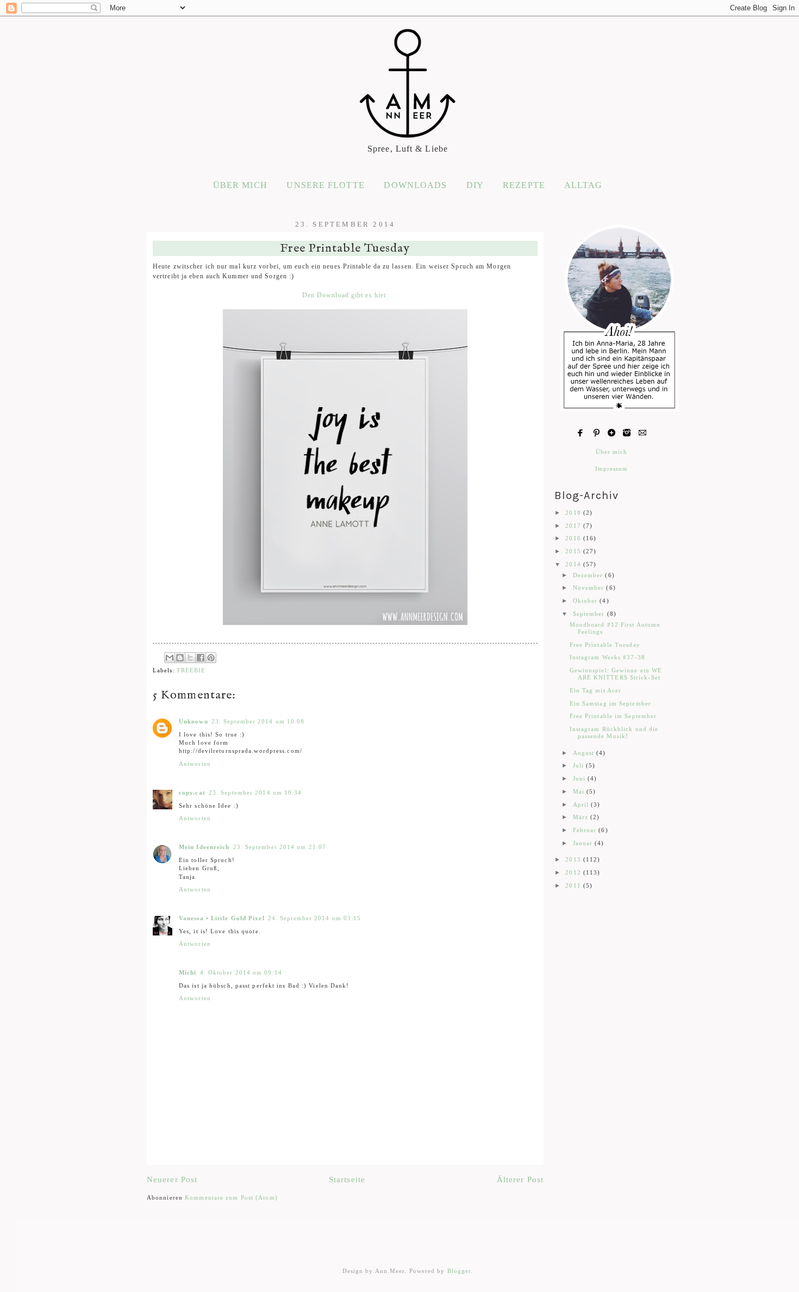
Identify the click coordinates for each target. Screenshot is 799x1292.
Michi (188, 972)
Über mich (612, 451)
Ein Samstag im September (610, 703)
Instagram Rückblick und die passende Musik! (614, 732)
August (585, 753)
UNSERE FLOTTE (325, 185)
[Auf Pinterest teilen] (210, 657)
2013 (574, 859)
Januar (584, 843)
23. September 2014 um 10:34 (255, 792)
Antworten (195, 763)
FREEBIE (191, 670)
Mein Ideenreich (204, 847)
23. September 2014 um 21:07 (280, 847)
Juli (579, 765)
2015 (574, 551)
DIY (474, 185)
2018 (574, 512)
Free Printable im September (613, 716)
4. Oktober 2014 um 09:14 (241, 972)
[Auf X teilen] (190, 657)
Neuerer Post (172, 1179)
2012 (574, 872)
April (582, 804)
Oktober (586, 600)
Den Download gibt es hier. (345, 295)
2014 (574, 564)
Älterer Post (520, 1179)
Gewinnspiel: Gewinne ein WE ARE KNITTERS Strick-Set (616, 674)
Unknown (193, 721)
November (590, 587)
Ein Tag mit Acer (596, 690)
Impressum (611, 468)
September (590, 613)
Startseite (347, 1179)
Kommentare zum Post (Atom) (231, 1197)
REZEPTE (524, 185)
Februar (586, 830)
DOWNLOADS (415, 185)
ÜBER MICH (240, 185)
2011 (574, 885)
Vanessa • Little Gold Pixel (222, 918)
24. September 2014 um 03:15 (314, 918)
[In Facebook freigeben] (200, 657)
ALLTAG (583, 185)
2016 (574, 538)
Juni (580, 778)
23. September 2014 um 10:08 (258, 721)
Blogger (459, 1271)
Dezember (589, 575)
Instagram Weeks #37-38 (607, 657)
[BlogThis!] (179, 657)
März (582, 817)
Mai (579, 791)
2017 (574, 525)
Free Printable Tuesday (605, 644)
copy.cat (192, 792)
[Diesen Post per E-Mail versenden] (169, 657)
